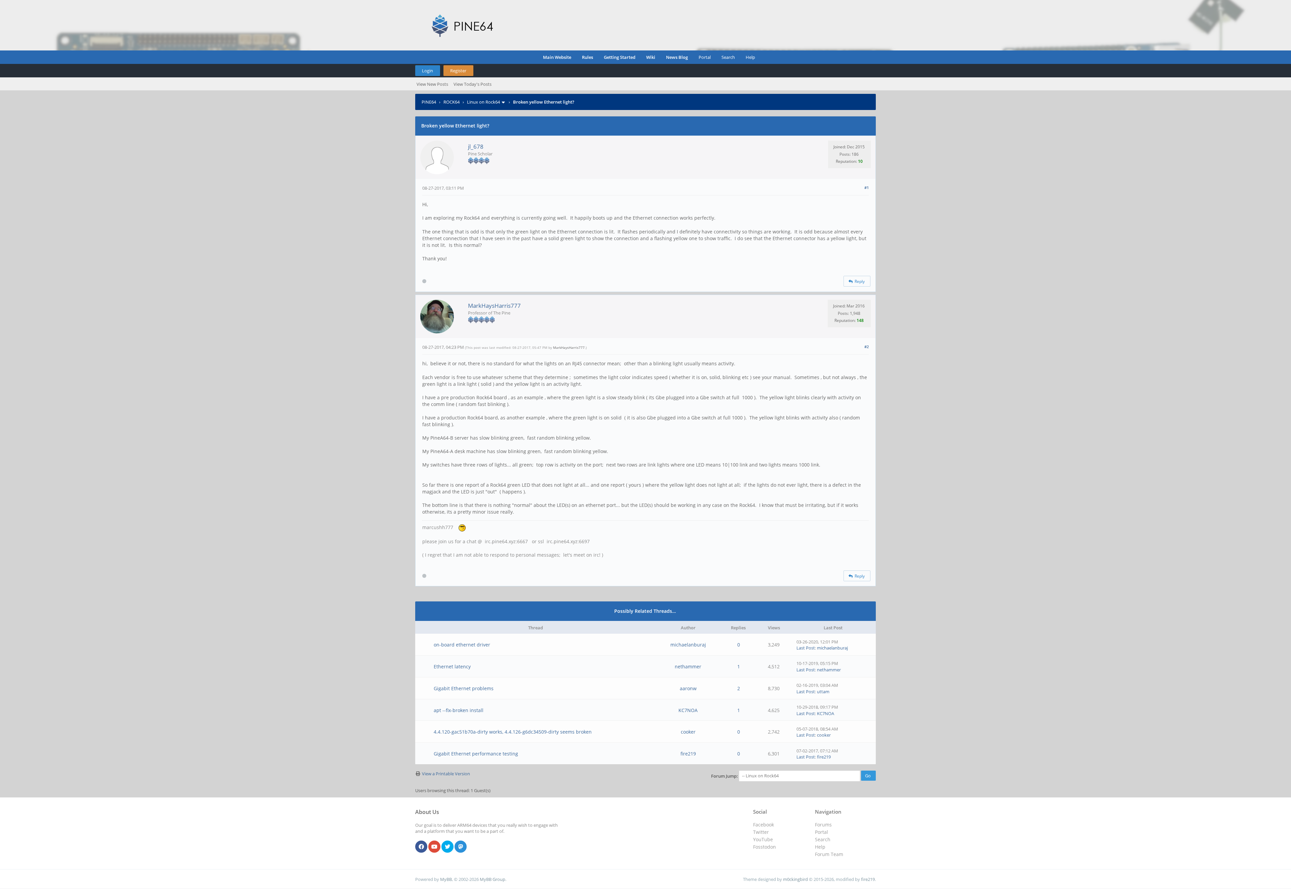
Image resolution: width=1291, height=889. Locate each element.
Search (728, 57)
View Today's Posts (473, 84)
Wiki (650, 57)
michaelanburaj (688, 644)
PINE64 (429, 102)
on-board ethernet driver (462, 644)
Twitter (761, 832)
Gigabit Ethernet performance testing (476, 753)
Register (458, 71)
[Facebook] (421, 847)
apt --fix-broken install (458, 710)
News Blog (677, 57)
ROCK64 (451, 102)
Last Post (805, 648)
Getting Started (619, 57)
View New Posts (432, 84)
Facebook (763, 824)
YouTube (763, 839)
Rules (587, 57)
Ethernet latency (452, 666)
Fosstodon (764, 847)
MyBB (446, 879)
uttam (823, 692)
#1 (866, 187)
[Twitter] (447, 847)
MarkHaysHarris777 (494, 305)
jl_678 (475, 146)
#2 (866, 346)
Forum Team (829, 854)
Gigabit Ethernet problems (464, 688)
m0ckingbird (795, 879)
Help (750, 57)
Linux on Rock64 (483, 102)
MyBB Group (492, 879)
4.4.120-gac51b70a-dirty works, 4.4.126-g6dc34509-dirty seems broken (513, 732)
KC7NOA (688, 710)
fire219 (688, 753)
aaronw (688, 688)
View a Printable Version (446, 774)
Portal (705, 57)
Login (427, 71)
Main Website (557, 57)
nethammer (688, 666)
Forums (823, 824)
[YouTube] (434, 847)
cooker (688, 732)
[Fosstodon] (461, 847)
